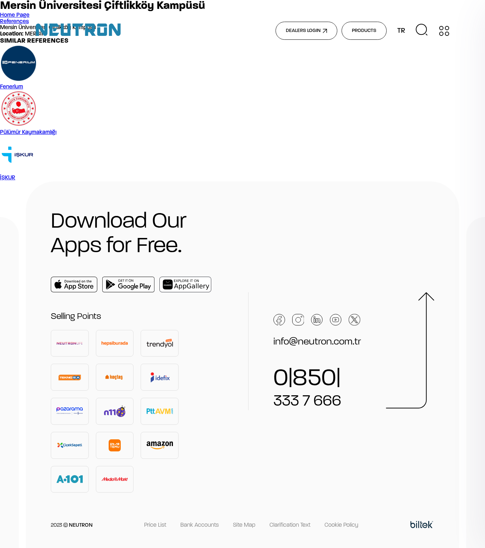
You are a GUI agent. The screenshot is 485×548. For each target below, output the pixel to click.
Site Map (244, 525)
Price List (155, 525)
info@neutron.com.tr (317, 342)
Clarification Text (289, 525)
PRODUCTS (364, 30)
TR (401, 30)
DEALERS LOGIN (303, 30)
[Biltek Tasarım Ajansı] (421, 525)
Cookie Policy (341, 525)
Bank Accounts (199, 525)
